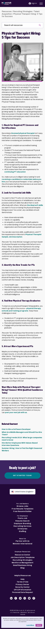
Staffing (22, 531)
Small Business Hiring (22, 565)
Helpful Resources (22, 575)
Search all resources (8, 20)
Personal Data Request (22, 592)
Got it (39, 625)
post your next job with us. (16, 412)
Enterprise (22, 529)
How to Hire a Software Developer (16, 429)
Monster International (22, 544)
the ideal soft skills (35, 205)
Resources (7, 11)
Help (22, 579)
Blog (22, 568)
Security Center (22, 587)
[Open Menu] (41, 3)
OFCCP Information (22, 590)
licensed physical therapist (23, 133)
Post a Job (22, 518)
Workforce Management (22, 563)
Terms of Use (22, 582)
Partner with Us (22, 541)
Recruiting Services (22, 526)
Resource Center (22, 555)
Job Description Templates (22, 557)
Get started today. (22, 475)
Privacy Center (22, 584)
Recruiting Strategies (22, 11)
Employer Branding (22, 523)
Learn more (30, 625)
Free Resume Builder (22, 511)
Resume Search (22, 521)
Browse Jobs (22, 506)
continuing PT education (15, 172)
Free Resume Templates (22, 509)
